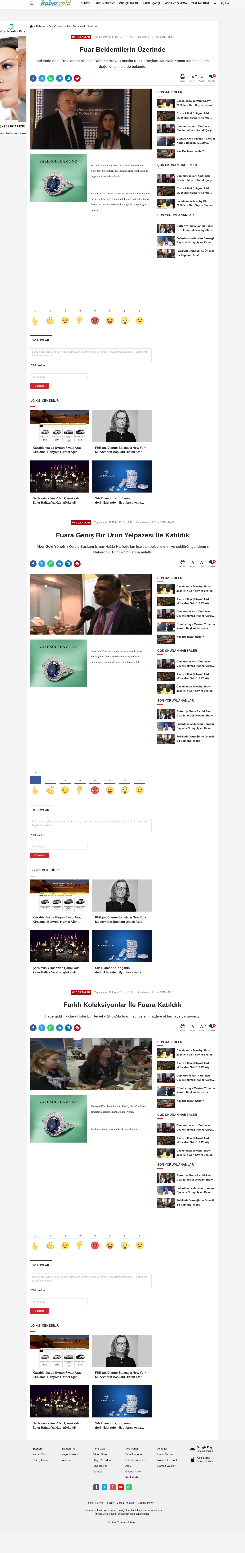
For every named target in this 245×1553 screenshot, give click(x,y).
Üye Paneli (131, 1448)
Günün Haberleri (135, 1460)
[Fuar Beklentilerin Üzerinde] (91, 118)
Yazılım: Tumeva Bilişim (121, 1522)
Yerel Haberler (134, 1454)
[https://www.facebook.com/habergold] (96, 1487)
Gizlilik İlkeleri (146, 1502)
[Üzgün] (139, 314)
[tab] (41, 340)
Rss (90, 1502)
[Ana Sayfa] (31, 26)
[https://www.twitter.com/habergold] (104, 1487)
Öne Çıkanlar (56, 26)
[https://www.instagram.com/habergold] (112, 1487)
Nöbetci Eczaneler (168, 1460)
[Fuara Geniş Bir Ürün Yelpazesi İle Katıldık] (91, 604)
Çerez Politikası (126, 1502)
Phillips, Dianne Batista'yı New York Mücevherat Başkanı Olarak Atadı (120, 450)
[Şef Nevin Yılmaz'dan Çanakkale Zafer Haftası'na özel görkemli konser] (59, 476)
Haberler (40, 26)
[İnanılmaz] (124, 314)
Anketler (162, 1448)
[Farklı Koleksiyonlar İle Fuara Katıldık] (91, 1064)
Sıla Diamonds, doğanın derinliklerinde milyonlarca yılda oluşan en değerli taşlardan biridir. (119, 501)
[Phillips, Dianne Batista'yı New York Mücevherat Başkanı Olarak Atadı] (121, 426)
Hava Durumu (165, 1454)
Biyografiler (100, 1465)
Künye (99, 1502)
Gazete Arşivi (133, 1471)
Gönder (39, 385)
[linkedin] (68, 78)
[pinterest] (77, 78)
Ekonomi (38, 1448)
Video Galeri (100, 1454)
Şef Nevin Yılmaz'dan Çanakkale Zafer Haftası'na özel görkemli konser (56, 501)
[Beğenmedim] (80, 314)
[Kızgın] (94, 314)
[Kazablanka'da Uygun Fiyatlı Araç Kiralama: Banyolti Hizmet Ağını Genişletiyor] (59, 426)
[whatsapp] (50, 78)
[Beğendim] (35, 314)
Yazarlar (67, 1460)
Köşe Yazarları (102, 1460)
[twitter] (41, 78)
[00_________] (129, 1487)
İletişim (110, 1502)
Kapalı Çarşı (40, 1454)
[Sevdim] (65, 314)
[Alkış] (50, 314)
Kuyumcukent (70, 1454)
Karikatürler (132, 1477)
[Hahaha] (109, 314)
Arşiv (128, 1465)
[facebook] (33, 78)
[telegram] (59, 78)
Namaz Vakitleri (166, 1465)
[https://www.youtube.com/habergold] (121, 1487)
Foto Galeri (100, 1448)
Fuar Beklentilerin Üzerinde (82, 26)
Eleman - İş (68, 1448)
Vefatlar (98, 1471)
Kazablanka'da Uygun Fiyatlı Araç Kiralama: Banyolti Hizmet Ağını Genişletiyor (57, 450)
